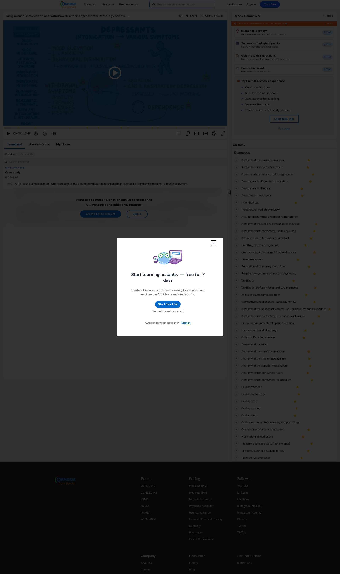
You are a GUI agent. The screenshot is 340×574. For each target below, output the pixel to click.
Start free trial (168, 304)
